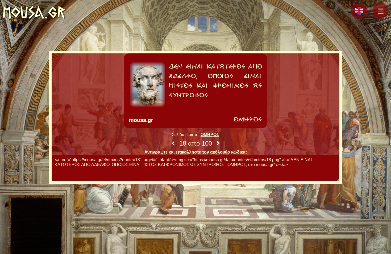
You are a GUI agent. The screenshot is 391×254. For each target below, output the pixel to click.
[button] (380, 11)
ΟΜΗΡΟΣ (210, 134)
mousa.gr (34, 12)
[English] (359, 11)
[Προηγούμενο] (173, 143)
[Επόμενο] (218, 143)
